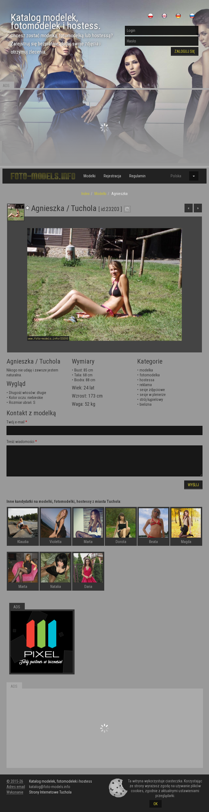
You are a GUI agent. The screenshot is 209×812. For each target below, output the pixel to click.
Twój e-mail (15, 422)
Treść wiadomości (20, 441)
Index (85, 193)
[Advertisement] (104, 128)
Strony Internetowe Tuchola (50, 792)
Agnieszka (20, 361)
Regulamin (137, 176)
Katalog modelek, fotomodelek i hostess (60, 781)
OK (155, 804)
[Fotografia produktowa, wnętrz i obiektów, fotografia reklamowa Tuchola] (42, 642)
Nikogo (12, 370)
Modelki (90, 176)
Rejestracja (112, 176)
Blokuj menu (190, 188)
